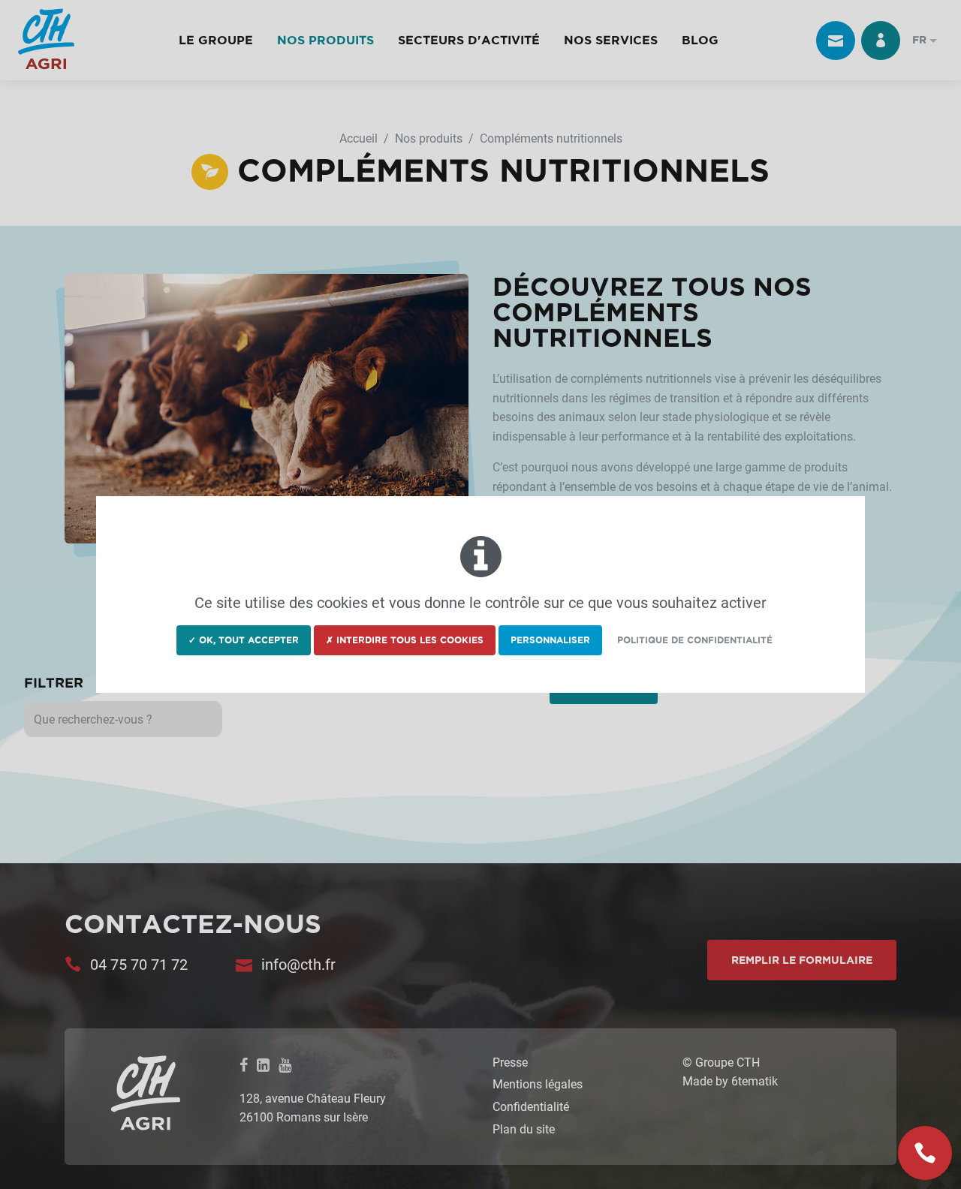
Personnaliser (550, 640)
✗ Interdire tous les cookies (405, 640)
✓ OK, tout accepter (243, 640)
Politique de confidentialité (695, 640)
